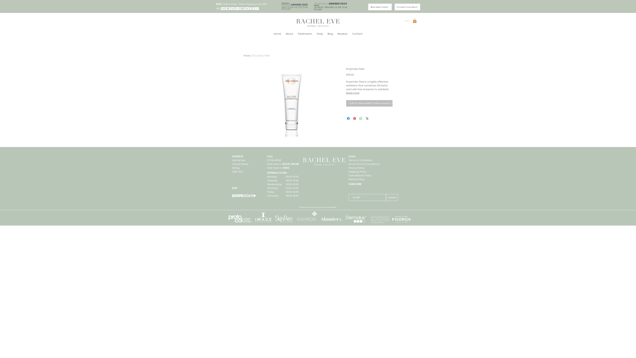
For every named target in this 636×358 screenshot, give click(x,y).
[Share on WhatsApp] (361, 118)
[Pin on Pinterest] (355, 118)
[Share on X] (367, 118)
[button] (415, 20)
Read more (352, 93)
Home (246, 55)
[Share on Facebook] (348, 118)
